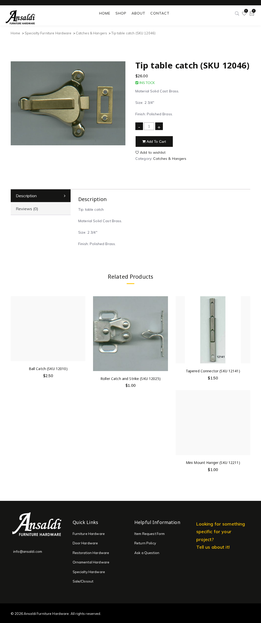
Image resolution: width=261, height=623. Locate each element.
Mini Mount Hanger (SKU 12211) (213, 462)
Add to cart (156, 141)
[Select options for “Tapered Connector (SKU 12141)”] (245, 322)
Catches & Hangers (91, 33)
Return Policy (145, 543)
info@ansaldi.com (27, 551)
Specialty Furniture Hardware (48, 33)
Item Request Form (149, 534)
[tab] (41, 195)
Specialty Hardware (89, 572)
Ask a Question (146, 553)
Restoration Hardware (91, 553)
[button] (80, 320)
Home (15, 33)
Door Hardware (85, 543)
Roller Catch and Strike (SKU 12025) (130, 378)
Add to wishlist (152, 152)
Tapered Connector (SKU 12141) (213, 371)
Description (26, 195)
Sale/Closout (83, 581)
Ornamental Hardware (91, 562)
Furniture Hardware (89, 534)
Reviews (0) (27, 208)
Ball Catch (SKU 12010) (48, 368)
